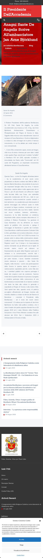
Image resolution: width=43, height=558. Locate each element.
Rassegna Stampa (8, 483)
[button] (40, 521)
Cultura (37, 80)
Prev (4, 334)
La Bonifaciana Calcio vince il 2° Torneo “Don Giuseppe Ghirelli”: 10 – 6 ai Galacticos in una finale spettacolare (21, 375)
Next (39, 334)
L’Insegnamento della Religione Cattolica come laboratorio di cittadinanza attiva (21, 364)
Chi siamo (5, 479)
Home (3, 475)
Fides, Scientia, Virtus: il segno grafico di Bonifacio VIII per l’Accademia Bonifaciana (20, 401)
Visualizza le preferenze (21, 550)
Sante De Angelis (9, 110)
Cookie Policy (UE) (8, 491)
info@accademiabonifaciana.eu (24, 4)
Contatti (4, 487)
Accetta (21, 539)
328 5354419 (24, 1)
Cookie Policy (20, 555)
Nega (21, 545)
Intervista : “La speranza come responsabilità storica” (21, 411)
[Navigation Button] (38, 20)
